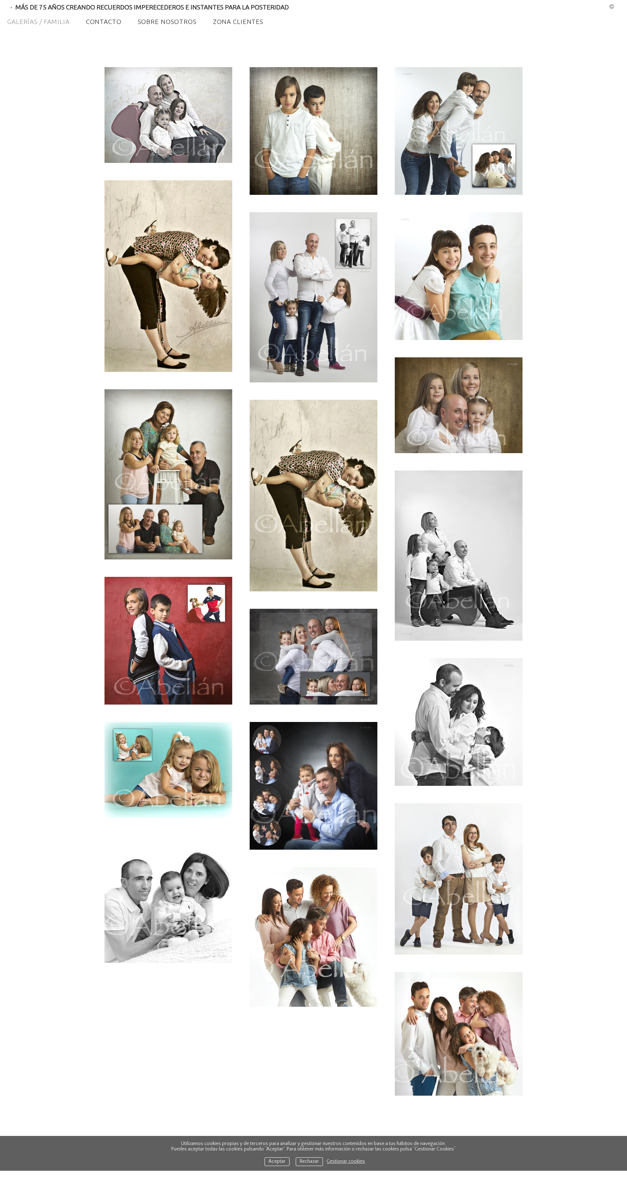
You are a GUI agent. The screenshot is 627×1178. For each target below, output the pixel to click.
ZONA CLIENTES (238, 21)
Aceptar (277, 1161)
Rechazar (309, 1161)
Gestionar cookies (346, 1161)
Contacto (104, 21)
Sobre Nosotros (167, 21)
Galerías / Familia (38, 21)
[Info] (611, 7)
